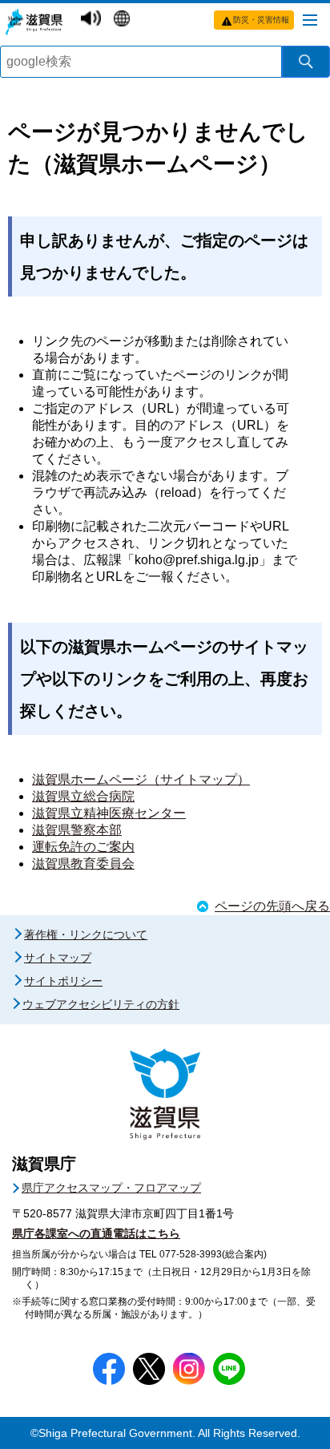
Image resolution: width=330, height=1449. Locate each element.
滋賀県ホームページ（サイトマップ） (141, 779)
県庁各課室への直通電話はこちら (96, 1233)
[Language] (124, 18)
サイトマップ (57, 957)
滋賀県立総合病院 (83, 796)
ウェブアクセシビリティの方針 (100, 1004)
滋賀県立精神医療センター (109, 813)
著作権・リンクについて (85, 934)
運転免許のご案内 (83, 847)
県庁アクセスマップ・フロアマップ (111, 1187)
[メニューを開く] (310, 19)
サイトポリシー (63, 981)
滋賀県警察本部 (77, 830)
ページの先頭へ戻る (272, 906)
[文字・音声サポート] (93, 17)
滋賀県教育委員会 (83, 863)
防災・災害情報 (261, 19)
